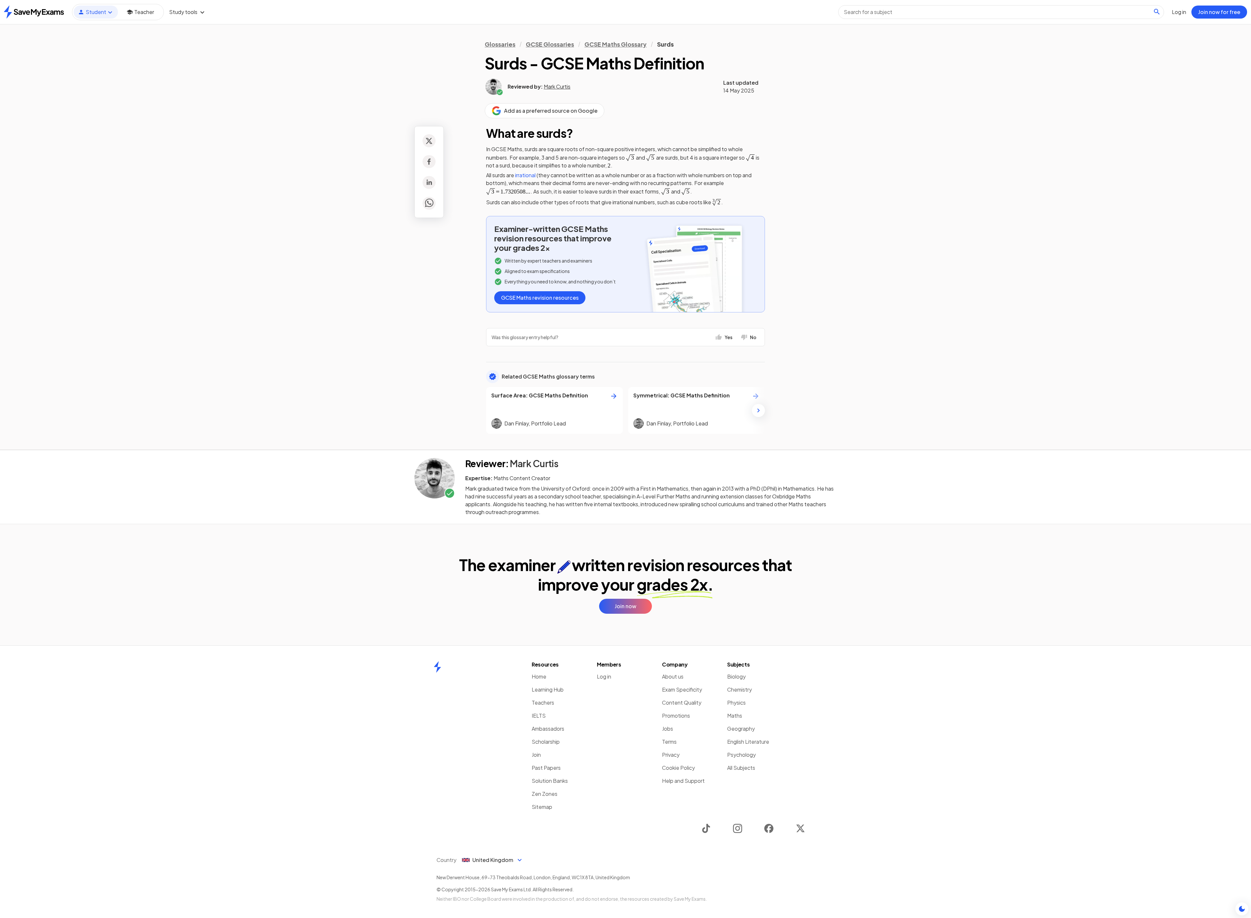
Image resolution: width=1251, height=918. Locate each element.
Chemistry (739, 689)
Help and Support (683, 780)
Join (536, 754)
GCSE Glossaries (550, 44)
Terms (669, 741)
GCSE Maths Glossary (615, 44)
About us (672, 676)
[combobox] (1001, 12)
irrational (525, 175)
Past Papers (546, 767)
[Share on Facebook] (429, 161)
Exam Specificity (682, 689)
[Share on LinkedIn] (429, 182)
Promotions (676, 715)
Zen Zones (544, 793)
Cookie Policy (678, 767)
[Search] (1156, 11)
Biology (736, 676)
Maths (734, 715)
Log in (604, 676)
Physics (736, 702)
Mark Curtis (557, 86)
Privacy (671, 754)
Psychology (741, 754)
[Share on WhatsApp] (429, 203)
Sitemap (542, 806)
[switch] (1241, 908)
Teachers (543, 702)
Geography (741, 728)
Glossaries (500, 44)
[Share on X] (429, 140)
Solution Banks (550, 780)
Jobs (667, 728)
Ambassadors (548, 728)
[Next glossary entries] (758, 410)
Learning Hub (548, 689)
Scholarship (546, 741)
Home (539, 676)
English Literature (748, 741)
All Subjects (741, 767)
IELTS (539, 715)
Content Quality (681, 702)
